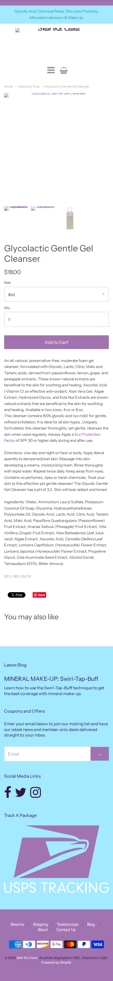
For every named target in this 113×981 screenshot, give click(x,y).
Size (7, 283)
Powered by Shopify (56, 962)
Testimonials (67, 924)
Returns (17, 924)
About (43, 929)
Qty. (7, 308)
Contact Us (66, 929)
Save (41, 595)
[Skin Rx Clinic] (56, 44)
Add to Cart (56, 342)
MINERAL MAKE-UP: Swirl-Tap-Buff (51, 678)
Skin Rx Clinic (27, 957)
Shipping (40, 924)
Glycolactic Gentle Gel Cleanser (66, 86)
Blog (91, 924)
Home (8, 86)
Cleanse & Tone (28, 86)
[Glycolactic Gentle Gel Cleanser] (16, 218)
